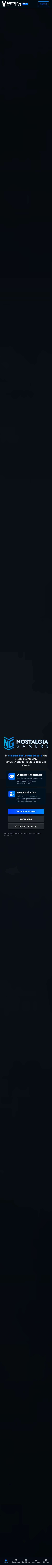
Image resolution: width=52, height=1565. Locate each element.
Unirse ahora (26, 819)
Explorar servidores (26, 811)
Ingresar (43, 4)
